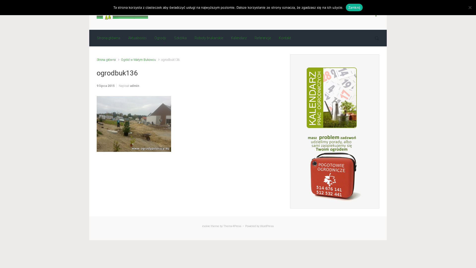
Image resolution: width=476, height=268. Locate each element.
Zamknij (354, 7)
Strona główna (106, 60)
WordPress (267, 226)
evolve (206, 226)
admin (134, 86)
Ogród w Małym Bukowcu (138, 60)
